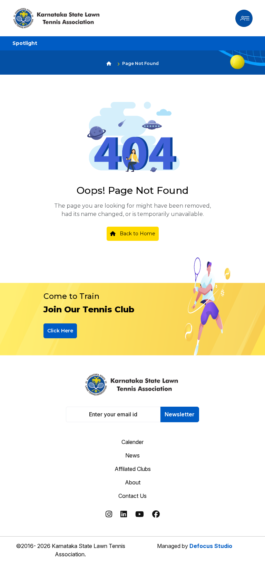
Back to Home (136, 233)
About (132, 482)
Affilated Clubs (133, 468)
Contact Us (132, 495)
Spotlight (24, 43)
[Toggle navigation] (244, 18)
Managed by (194, 545)
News (132, 455)
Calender (132, 441)
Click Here (60, 331)
